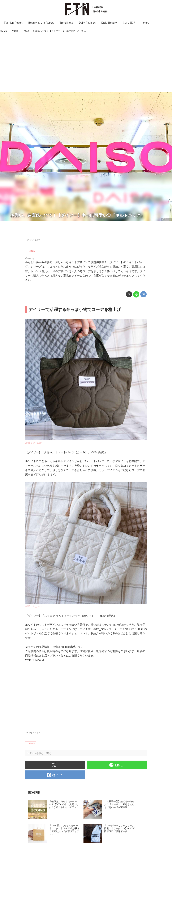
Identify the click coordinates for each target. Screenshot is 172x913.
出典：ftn (166, 219)
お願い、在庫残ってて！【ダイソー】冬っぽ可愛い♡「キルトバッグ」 (77, 215)
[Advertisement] (86, 62)
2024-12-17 (33, 240)
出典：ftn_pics (33, 442)
